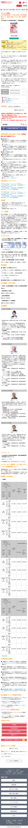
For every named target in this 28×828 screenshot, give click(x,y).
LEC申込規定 (19, 823)
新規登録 (25, 5)
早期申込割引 (23, 9)
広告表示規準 (20, 820)
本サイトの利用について (11, 823)
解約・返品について (7, 102)
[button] (26, 9)
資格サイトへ (14, 735)
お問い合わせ (8, 773)
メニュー (26, 2)
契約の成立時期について (8, 100)
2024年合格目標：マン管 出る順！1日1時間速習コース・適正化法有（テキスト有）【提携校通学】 (13, 188)
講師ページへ (14, 318)
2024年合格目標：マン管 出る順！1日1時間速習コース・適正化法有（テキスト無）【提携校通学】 (13, 196)
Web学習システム (11, 770)
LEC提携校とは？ (7, 144)
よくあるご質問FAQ (8, 771)
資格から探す (5, 9)
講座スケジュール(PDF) (7, 459)
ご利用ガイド (6, 97)
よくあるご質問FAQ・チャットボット (11, 99)
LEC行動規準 (14, 820)
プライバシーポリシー (18, 822)
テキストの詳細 (5, 277)
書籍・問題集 (12, 9)
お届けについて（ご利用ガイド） (10, 178)
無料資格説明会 (14, 728)
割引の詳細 (4, 656)
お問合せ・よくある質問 (14, 731)
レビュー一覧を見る (14, 760)
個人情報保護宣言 (9, 822)
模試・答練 (18, 9)
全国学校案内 (6, 153)
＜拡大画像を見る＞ (6, 249)
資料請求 (14, 724)
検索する (20, 3)
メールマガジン (16, 771)
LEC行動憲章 (8, 820)
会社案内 (14, 773)
